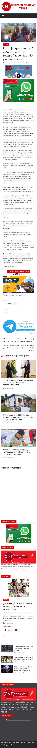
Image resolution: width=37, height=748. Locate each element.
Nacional (6, 44)
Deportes (6, 599)
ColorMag (4, 745)
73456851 (4, 712)
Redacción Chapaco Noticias (23, 62)
